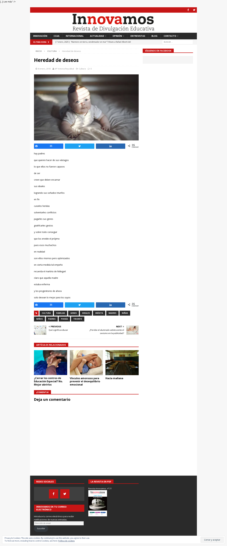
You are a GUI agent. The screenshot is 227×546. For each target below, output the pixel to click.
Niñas (125, 313)
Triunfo (77, 319)
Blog (154, 35)
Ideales (86, 313)
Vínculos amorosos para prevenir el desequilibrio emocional (85, 381)
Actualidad (97, 35)
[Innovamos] (113, 30)
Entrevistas (137, 35)
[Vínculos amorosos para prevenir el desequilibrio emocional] (86, 362)
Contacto (170, 35)
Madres (112, 313)
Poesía (64, 319)
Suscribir (41, 528)
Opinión (117, 35)
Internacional (75, 35)
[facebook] (188, 10)
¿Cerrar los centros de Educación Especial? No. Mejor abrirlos (48, 381)
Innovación (40, 35)
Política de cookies (66, 541)
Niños (39, 319)
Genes (73, 313)
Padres (51, 319)
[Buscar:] (177, 41)
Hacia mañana (114, 378)
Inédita (99, 313)
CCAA (56, 35)
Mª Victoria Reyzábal (64, 68)
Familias (60, 313)
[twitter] (194, 10)
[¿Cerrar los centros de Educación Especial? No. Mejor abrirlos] (50, 362)
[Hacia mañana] (122, 362)
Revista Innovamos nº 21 (100, 488)
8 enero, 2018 (44, 68)
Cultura (82, 68)
